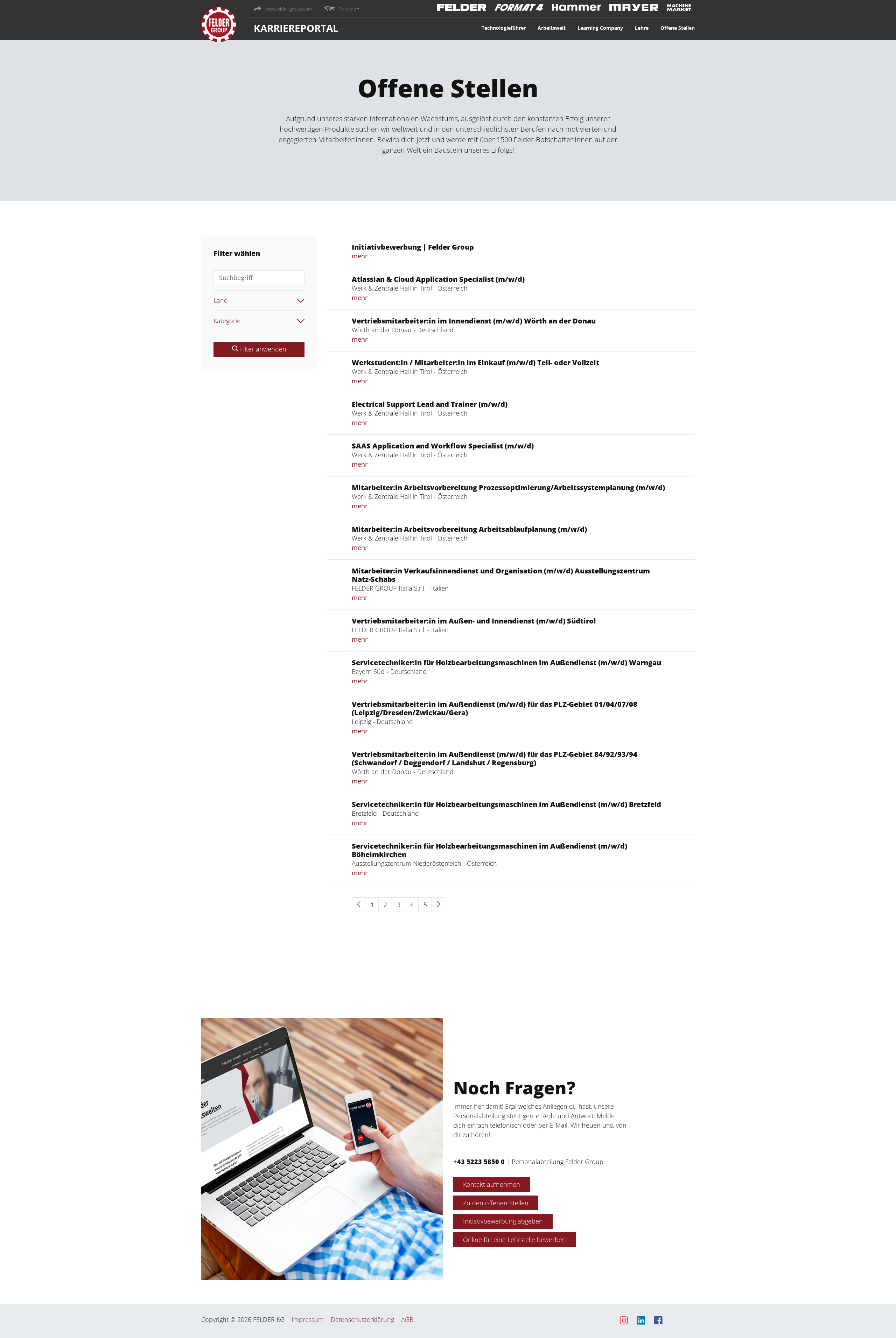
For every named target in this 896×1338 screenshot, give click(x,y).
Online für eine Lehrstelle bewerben (514, 1239)
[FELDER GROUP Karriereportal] (218, 26)
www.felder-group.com (288, 9)
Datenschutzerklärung (362, 1319)
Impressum (308, 1319)
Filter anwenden (262, 349)
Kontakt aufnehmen (491, 1184)
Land (221, 300)
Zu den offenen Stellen (495, 1203)
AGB (407, 1319)
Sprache (347, 9)
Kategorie (227, 320)
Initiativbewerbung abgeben (503, 1221)
